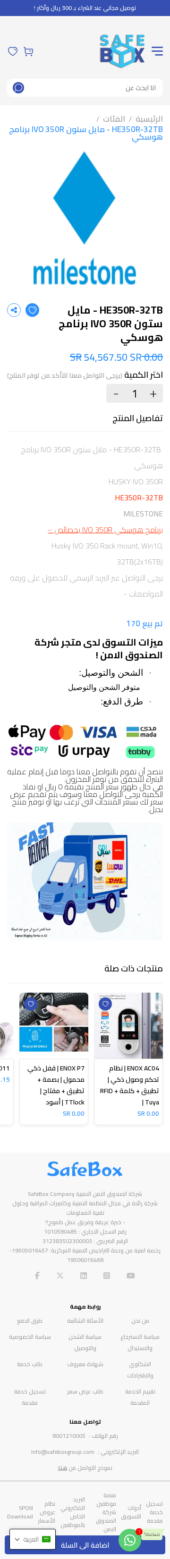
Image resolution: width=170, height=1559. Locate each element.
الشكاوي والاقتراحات (140, 1370)
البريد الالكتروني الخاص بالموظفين (72, 1512)
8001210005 (68, 1435)
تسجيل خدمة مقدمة (30, 1397)
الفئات (114, 118)
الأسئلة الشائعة (85, 1320)
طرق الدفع (29, 1320)
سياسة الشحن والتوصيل (85, 1342)
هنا (62, 1467)
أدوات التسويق (131, 1512)
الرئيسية (149, 118)
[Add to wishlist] (32, 310)
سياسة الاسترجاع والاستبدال (140, 1342)
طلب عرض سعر (85, 1391)
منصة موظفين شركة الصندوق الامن (106, 1512)
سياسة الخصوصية (30, 1336)
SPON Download (20, 1512)
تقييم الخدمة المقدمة (140, 1397)
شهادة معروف (85, 1364)
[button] (32, 1539)
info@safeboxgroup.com (62, 1451)
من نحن (140, 1320)
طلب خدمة (29, 1364)
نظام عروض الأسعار (46, 1512)
